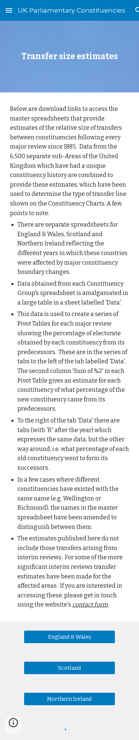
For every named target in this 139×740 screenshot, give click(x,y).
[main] (69, 56)
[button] (9, 10)
